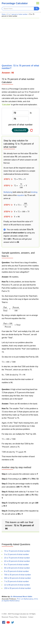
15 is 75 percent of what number (17, 558)
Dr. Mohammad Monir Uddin (21, 596)
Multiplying (8, 192)
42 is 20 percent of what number (17, 561)
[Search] (36, 8)
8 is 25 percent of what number (16, 571)
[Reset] (31, 130)
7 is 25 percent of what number (16, 581)
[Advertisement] (20, 41)
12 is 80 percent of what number (17, 585)
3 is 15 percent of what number (16, 554)
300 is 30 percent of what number (17, 578)
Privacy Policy (13, 617)
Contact (30, 617)
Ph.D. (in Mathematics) (25, 599)
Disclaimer (23, 617)
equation (20, 195)
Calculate (20, 130)
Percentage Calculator (15, 3)
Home (4, 14)
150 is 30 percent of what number (17, 588)
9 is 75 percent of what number (16, 565)
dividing (34, 192)
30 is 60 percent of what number (17, 568)
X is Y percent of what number (17, 14)
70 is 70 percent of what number (17, 551)
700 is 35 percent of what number (17, 575)
